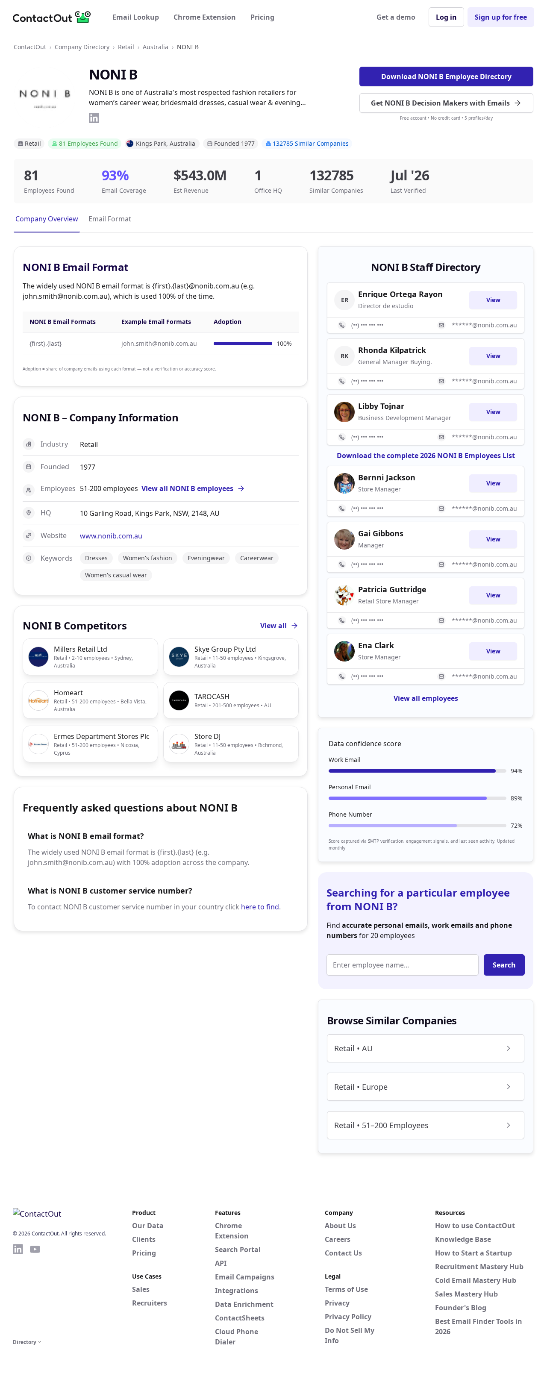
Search (504, 965)
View (493, 300)
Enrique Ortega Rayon (400, 294)
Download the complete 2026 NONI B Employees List (426, 455)
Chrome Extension (205, 17)
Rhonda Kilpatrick (392, 350)
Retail (126, 47)
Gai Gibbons (380, 533)
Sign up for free (501, 17)
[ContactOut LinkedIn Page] (18, 1289)
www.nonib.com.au (111, 536)
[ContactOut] (55, 17)
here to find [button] (260, 907)
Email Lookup (135, 17)
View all (273, 625)
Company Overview (46, 218)
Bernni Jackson (386, 477)
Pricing (262, 17)
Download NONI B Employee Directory (446, 76)
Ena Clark (376, 645)
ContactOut (30, 47)
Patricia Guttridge (392, 589)
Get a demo (395, 17)
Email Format (109, 218)
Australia (155, 47)
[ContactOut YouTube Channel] (35, 1289)
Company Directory (82, 47)
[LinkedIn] (94, 118)
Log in (446, 17)
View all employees (426, 698)
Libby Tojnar (381, 406)
